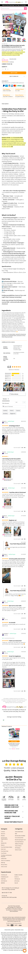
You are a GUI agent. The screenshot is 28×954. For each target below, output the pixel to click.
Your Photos (3, 853)
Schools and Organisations (4, 838)
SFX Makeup (17, 847)
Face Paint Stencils (19, 841)
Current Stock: (7, 64)
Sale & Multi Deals (19, 831)
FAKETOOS (3, 879)
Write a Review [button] (14, 394)
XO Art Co (16, 877)
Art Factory (16, 881)
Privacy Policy (4, 864)
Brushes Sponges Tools (20, 839)
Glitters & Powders (19, 843)
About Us (3, 833)
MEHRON (3, 883)
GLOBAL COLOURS (18, 875)
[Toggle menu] (2, 2)
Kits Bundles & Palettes (20, 835)
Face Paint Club (4, 851)
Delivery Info (3, 843)
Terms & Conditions (5, 860)
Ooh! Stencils (4, 881)
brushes (5, 413)
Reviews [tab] (5, 399)
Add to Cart (14, 741)
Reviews (3, 835)
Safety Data (3, 858)
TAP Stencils (17, 879)
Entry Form (3, 849)
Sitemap (3, 862)
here (17, 331)
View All (16, 883)
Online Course (18, 849)
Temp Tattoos (18, 845)
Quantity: (4, 66)
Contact (3, 831)
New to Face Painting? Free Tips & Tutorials (14, 5)
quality (5, 410)
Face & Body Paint (19, 837)
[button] (14, 76)
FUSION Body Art (4, 877)
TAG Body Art (4, 875)
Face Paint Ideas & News (6, 847)
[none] (14, 25)
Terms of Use (4, 866)
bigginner (12, 413)
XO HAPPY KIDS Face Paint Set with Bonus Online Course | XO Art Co (14, 744)
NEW (16, 833)
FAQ (2, 841)
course (18, 410)
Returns (2, 845)
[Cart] (26, 2)
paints (11, 410)
